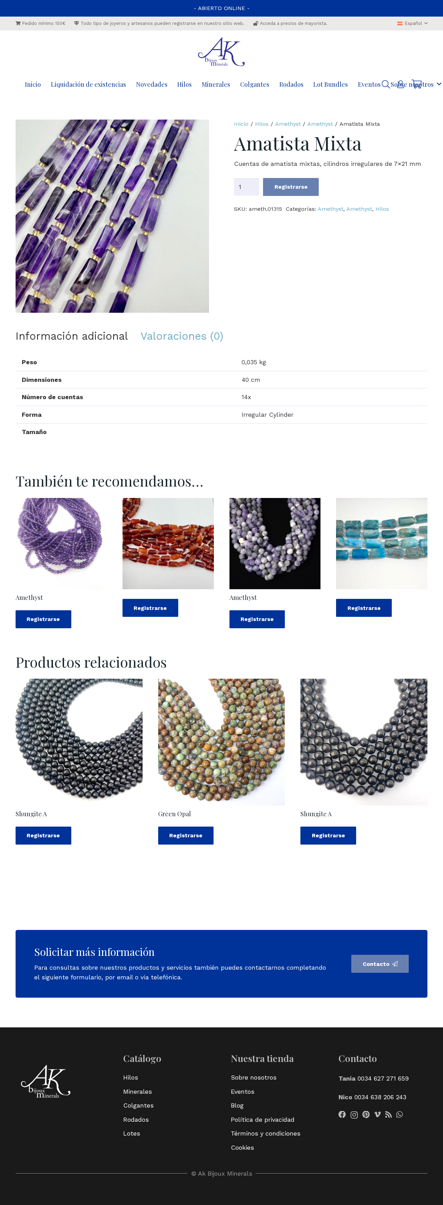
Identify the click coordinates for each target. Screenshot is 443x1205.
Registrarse (291, 186)
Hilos (262, 124)
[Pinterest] (366, 1115)
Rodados (136, 1119)
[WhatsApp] (399, 1115)
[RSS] (388, 1115)
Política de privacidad (263, 1119)
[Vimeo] (377, 1115)
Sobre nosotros (254, 1077)
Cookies (242, 1147)
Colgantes (138, 1105)
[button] (412, 23)
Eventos (242, 1091)
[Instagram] (354, 1115)
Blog (237, 1105)
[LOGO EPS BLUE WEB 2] (221, 52)
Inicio (241, 124)
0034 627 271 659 (383, 1078)
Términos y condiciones (265, 1133)
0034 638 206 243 (380, 1097)
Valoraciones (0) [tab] (182, 336)
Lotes (131, 1133)
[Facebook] (342, 1115)
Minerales (137, 1091)
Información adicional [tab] (72, 336)
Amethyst (288, 124)
